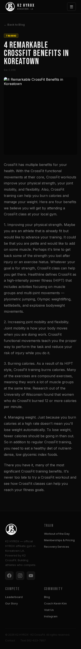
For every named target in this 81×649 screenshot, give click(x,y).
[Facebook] (9, 576)
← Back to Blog (14, 24)
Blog (47, 597)
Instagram (50, 616)
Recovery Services (56, 546)
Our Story (11, 603)
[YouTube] (31, 576)
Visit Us (49, 610)
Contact (10, 640)
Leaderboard (14, 597)
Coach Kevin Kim (55, 603)
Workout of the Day (57, 533)
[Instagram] (20, 576)
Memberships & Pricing (59, 540)
